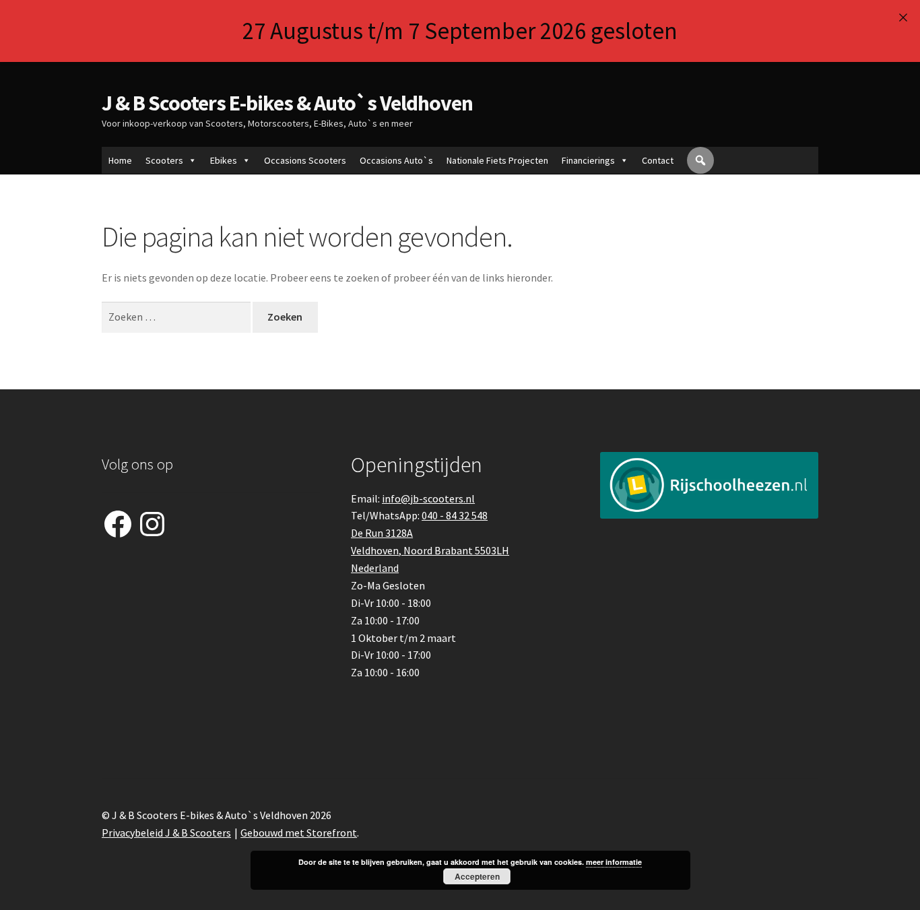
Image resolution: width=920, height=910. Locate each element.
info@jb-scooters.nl (428, 498)
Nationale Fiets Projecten (497, 160)
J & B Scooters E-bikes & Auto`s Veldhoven (287, 103)
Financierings (588, 160)
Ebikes (223, 160)
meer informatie (614, 862)
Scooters (164, 160)
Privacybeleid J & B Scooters (166, 832)
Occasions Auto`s (396, 160)
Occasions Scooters (305, 160)
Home (120, 160)
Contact (657, 160)
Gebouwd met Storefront (298, 832)
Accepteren (477, 876)
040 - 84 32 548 (455, 515)
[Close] (903, 17)
